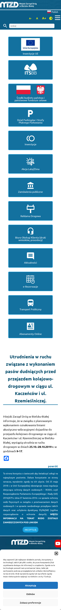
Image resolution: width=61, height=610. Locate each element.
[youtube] (58, 543)
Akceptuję (30, 585)
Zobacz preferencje (30, 602)
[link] (30, 5)
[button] (56, 553)
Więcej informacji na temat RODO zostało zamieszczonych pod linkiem (30, 518)
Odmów (30, 594)
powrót (53, 466)
